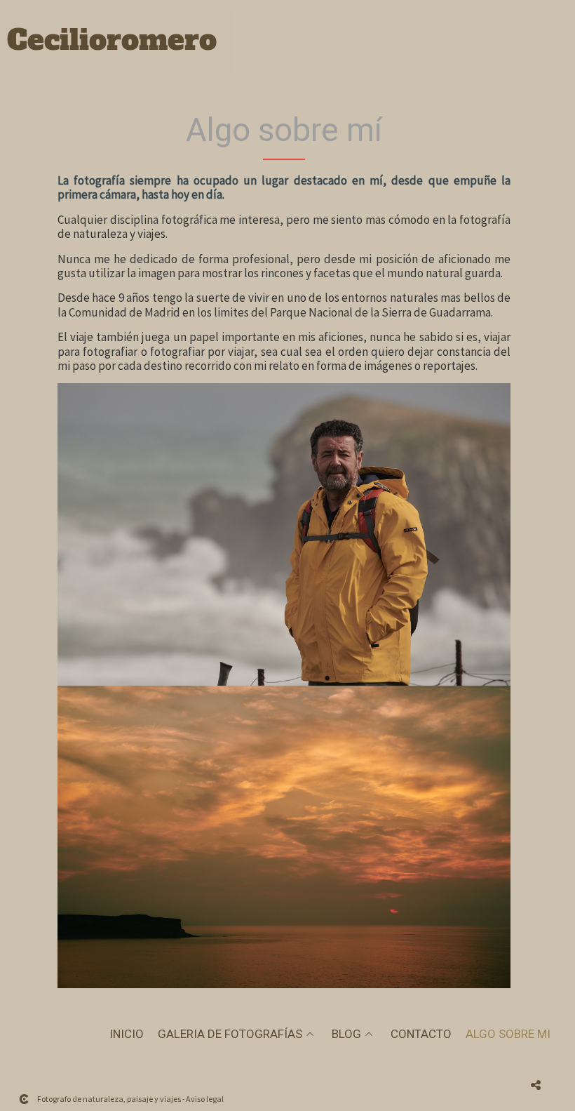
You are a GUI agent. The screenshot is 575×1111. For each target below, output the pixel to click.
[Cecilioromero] (112, 47)
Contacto (421, 1034)
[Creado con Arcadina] (24, 1099)
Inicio (126, 1034)
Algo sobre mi (508, 1034)
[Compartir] (536, 1085)
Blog (346, 1034)
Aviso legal (205, 1098)
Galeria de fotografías (230, 1034)
